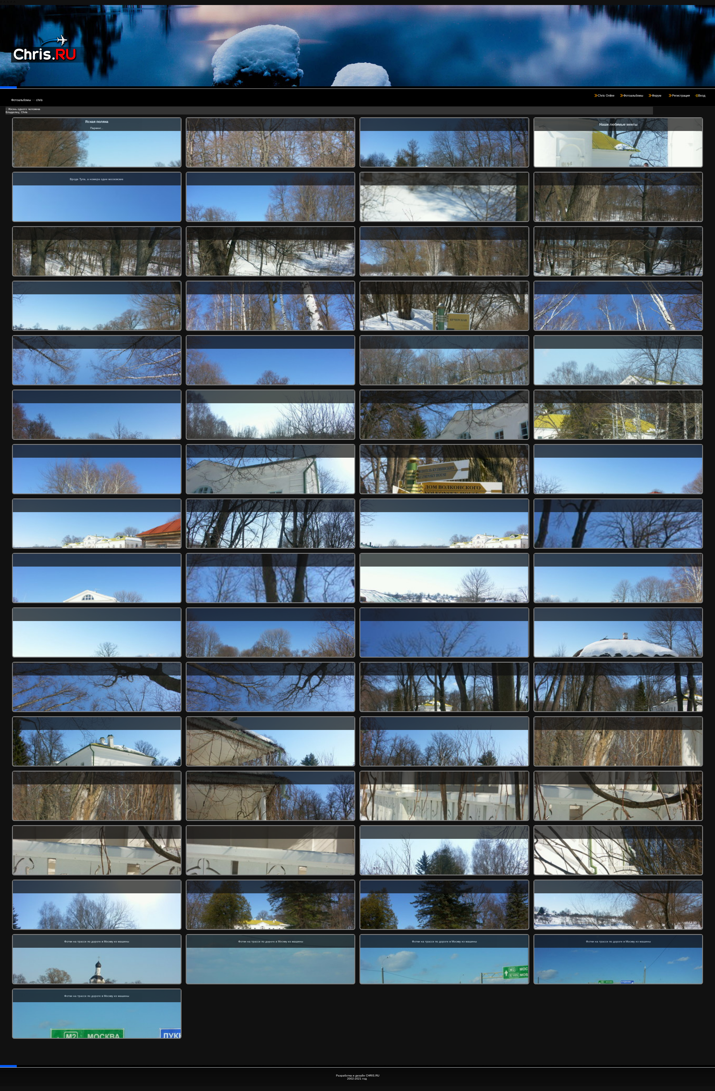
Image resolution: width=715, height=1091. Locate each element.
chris (39, 100)
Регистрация (681, 95)
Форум (656, 95)
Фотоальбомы (633, 95)
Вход (701, 95)
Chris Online (606, 95)
